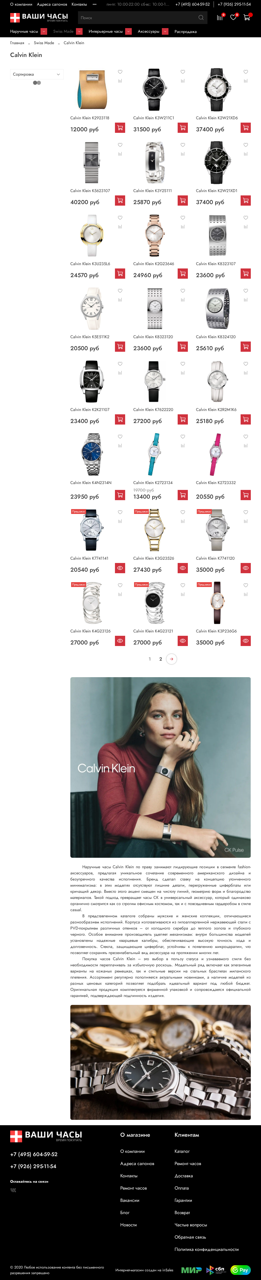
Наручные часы (24, 31)
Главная (17, 43)
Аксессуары (148, 31)
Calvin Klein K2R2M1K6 (216, 410)
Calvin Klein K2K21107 (89, 410)
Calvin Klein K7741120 (215, 558)
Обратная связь (190, 1237)
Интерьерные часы (106, 31)
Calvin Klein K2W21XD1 (216, 191)
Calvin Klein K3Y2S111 (152, 191)
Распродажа (186, 31)
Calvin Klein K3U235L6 (90, 264)
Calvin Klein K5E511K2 (89, 337)
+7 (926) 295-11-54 (234, 4)
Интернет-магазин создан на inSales (144, 1270)
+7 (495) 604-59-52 (192, 4)
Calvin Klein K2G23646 (153, 264)
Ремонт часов (133, 1188)
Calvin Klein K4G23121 (153, 631)
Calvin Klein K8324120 (216, 337)
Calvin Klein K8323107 (216, 264)
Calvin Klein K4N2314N (90, 483)
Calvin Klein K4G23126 (90, 631)
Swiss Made (63, 31)
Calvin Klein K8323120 (153, 337)
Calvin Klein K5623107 (90, 191)
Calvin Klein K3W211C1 (153, 118)
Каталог (182, 1151)
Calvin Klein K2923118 (89, 118)
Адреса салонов (52, 4)
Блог (124, 1212)
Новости (128, 1225)
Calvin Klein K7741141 (89, 558)
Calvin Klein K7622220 (153, 410)
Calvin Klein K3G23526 (153, 558)
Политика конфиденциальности (207, 1249)
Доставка (184, 1175)
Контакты (79, 4)
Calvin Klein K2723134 (153, 483)
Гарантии (183, 1200)
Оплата (182, 1188)
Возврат (182, 1212)
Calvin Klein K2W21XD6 (217, 118)
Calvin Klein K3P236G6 (216, 631)
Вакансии (129, 1200)
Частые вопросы (191, 1225)
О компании (21, 4)
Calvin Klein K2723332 (216, 483)
